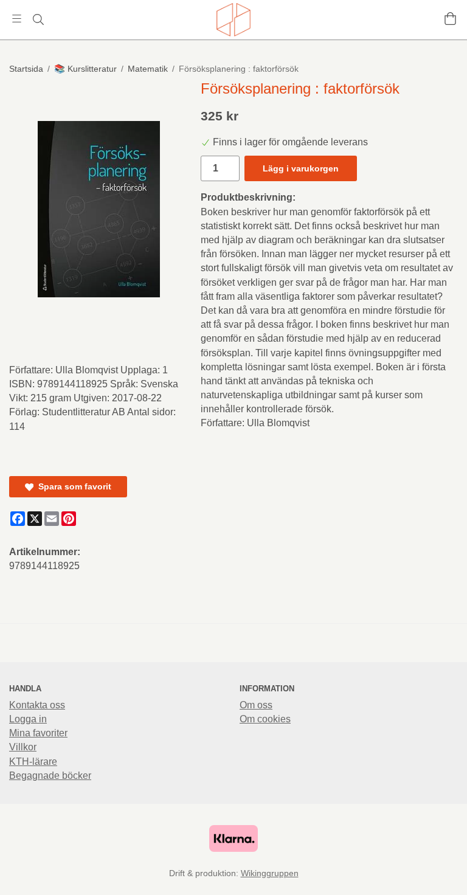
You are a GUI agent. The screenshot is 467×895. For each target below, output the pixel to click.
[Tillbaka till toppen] (10, 878)
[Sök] (38, 19)
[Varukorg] (450, 18)
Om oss (256, 705)
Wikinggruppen (270, 873)
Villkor (22, 747)
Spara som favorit (72, 486)
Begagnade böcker (50, 775)
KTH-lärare (33, 761)
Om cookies (265, 719)
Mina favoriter (38, 733)
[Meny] (16, 18)
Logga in (28, 719)
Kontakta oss (37, 705)
